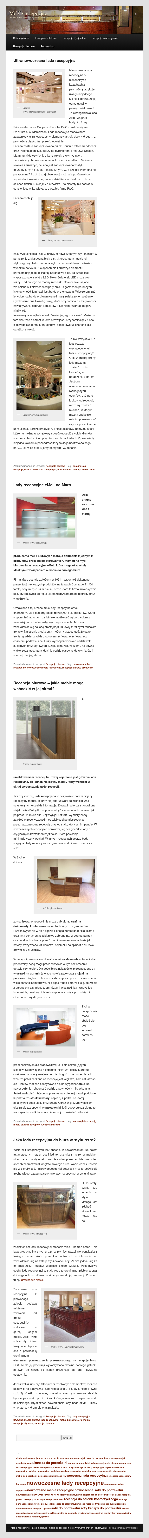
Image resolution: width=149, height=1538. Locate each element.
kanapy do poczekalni (79, 1463)
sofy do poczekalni (65, 1508)
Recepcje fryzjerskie (74, 38)
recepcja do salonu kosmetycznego (91, 1498)
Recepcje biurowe (24, 46)
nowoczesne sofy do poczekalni (98, 1490)
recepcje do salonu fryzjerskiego (68, 1503)
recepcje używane (45, 1423)
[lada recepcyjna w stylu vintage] (45, 1206)
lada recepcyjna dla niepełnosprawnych (111, 1463)
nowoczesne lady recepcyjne (65, 1482)
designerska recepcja (27, 1458)
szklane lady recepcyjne (37, 1512)
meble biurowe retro (71, 1420)
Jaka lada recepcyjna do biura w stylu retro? (54, 1140)
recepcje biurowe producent (77, 667)
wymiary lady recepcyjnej (90, 1512)
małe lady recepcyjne (38, 1471)
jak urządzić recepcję (84, 1121)
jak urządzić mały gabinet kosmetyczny (102, 1458)
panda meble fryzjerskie (102, 1494)
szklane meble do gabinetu (63, 1512)
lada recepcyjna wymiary (75, 1467)
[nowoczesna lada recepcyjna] (45, 729)
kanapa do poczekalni (50, 1462)
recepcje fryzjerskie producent (101, 1503)
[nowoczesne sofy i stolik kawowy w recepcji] (45, 1027)
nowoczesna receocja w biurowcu (75, 469)
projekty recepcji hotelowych (31, 1499)
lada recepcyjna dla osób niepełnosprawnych (39, 1467)
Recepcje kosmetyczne (105, 38)
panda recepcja (123, 1494)
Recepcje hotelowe (45, 38)
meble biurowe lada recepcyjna (41, 1420)
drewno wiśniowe (32, 1280)
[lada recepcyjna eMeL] (45, 517)
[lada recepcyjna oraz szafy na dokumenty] (65, 881)
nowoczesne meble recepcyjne (44, 667)
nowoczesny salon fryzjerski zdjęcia (72, 1494)
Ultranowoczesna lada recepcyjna (44, 60)
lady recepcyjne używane (100, 1467)
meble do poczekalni (26, 1475)
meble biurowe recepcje (26, 1124)
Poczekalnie (47, 46)
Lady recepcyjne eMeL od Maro (42, 484)
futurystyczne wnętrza (71, 1458)
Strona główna (21, 38)
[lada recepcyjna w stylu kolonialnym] (69, 1316)
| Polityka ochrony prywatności (122, 1527)
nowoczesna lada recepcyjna (40, 469)
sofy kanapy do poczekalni (101, 1508)
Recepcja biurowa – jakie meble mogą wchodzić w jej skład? (48, 685)
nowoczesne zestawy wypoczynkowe (34, 1494)
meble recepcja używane (50, 1475)
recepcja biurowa (50, 1124)
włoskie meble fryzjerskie (36, 1516)
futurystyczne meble (48, 1458)
